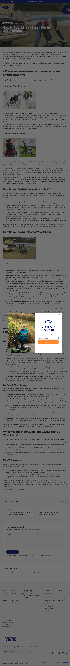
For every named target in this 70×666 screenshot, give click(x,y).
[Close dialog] (59, 315)
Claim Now (48, 342)
